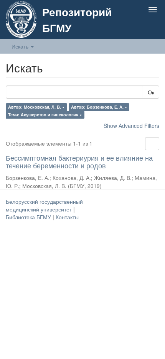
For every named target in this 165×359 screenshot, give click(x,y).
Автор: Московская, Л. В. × (36, 107)
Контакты (67, 217)
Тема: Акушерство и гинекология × (45, 114)
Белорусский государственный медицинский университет (44, 205)
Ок (151, 92)
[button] (137, 27)
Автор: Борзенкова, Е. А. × (99, 107)
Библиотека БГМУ (29, 217)
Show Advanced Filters (131, 125)
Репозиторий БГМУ (77, 19)
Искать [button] (21, 46)
